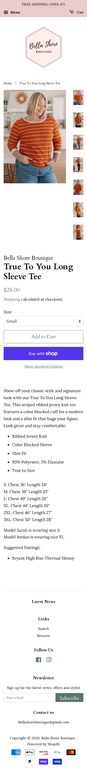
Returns (43, 635)
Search (43, 628)
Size (8, 312)
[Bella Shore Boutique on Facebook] (38, 660)
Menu (14, 12)
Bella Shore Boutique (58, 738)
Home (8, 83)
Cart (79, 12)
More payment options (43, 366)
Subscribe (69, 698)
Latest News (43, 601)
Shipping (12, 299)
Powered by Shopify (43, 744)
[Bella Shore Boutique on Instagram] (48, 660)
